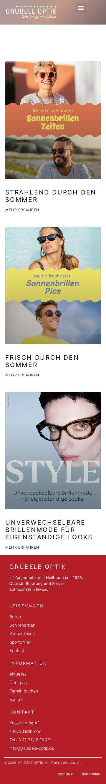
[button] (81, 8)
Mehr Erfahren (22, 210)
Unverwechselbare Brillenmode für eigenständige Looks (49, 530)
